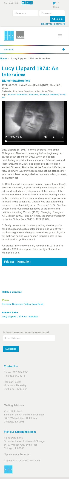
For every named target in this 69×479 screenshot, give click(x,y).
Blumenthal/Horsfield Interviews (23, 94)
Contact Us (11, 366)
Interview (54, 94)
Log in (59, 18)
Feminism (44, 94)
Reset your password (53, 23)
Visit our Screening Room (20, 431)
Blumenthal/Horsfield (16, 80)
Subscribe (10, 348)
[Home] (9, 36)
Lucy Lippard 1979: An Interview (20, 316)
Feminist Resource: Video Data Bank (22, 304)
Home (3, 58)
